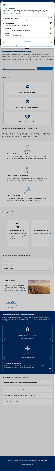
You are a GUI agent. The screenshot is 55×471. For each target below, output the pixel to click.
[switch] (51, 23)
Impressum (18, 13)
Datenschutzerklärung (8, 13)
